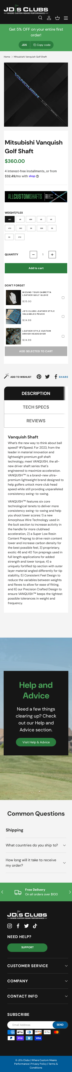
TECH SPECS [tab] (36, 407)
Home (7, 57)
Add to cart (36, 268)
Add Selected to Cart (36, 351)
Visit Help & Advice (36, 742)
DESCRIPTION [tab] (36, 393)
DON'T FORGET (15, 285)
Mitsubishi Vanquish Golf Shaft (30, 57)
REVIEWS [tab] (36, 421)
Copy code (43, 45)
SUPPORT (27, 947)
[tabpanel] (36, 521)
